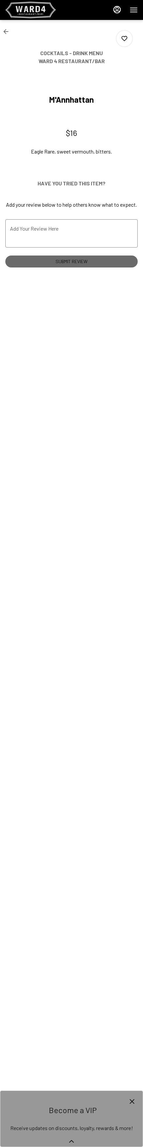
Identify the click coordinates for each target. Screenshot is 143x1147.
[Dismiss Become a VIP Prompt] (132, 1101)
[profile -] (117, 10)
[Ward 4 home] (35, 10)
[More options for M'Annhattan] (124, 39)
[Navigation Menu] (133, 10)
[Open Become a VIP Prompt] (71, 1141)
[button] (8, 31)
